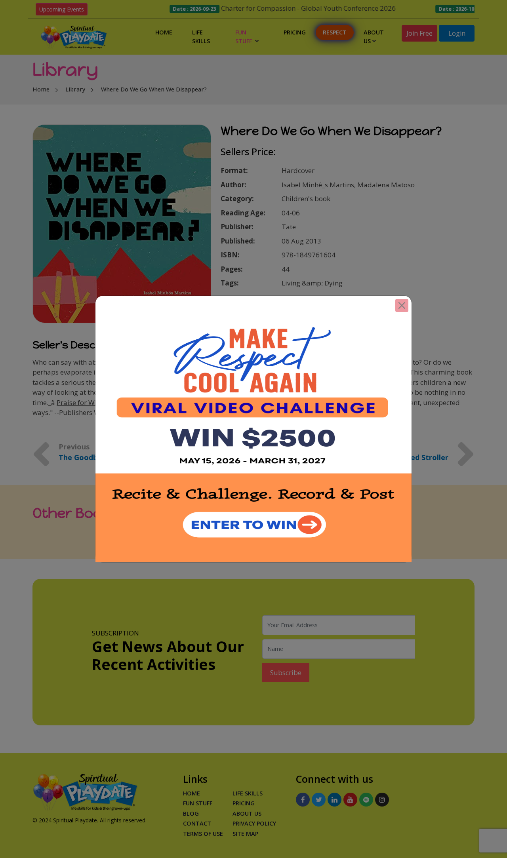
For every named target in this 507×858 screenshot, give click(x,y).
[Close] (401, 305)
